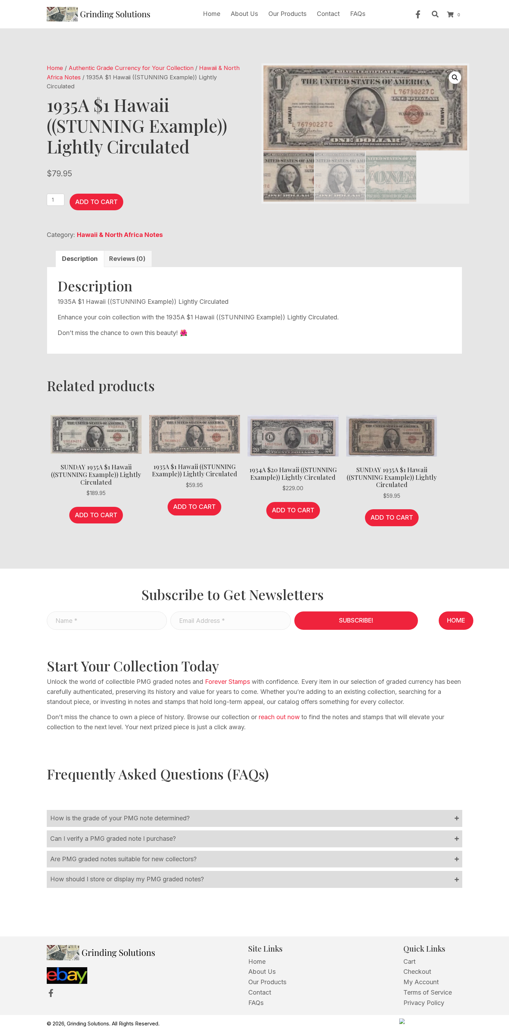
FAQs (256, 1002)
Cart (409, 961)
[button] (418, 14)
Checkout (417, 971)
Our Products (267, 982)
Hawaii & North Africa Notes (120, 234)
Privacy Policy (423, 1002)
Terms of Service (427, 992)
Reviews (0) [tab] (127, 258)
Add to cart (96, 201)
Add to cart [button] (96, 515)
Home (55, 67)
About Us (262, 971)
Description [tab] (80, 258)
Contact (259, 992)
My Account (421, 982)
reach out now (279, 717)
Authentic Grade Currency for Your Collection (131, 67)
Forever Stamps (227, 681)
